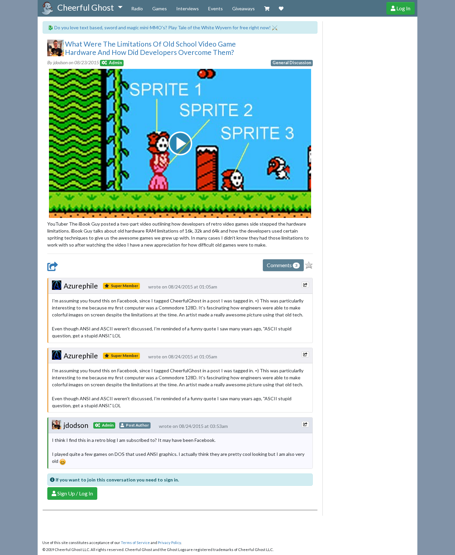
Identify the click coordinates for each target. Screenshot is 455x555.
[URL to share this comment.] (305, 285)
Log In (402, 8)
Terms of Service (135, 542)
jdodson (76, 425)
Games (159, 8)
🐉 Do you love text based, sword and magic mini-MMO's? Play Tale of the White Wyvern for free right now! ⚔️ (162, 27)
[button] (89, 7)
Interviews (187, 8)
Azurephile (81, 285)
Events (215, 8)
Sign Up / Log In (74, 493)
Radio (137, 8)
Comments (282, 265)
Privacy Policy (169, 542)
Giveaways (243, 8)
